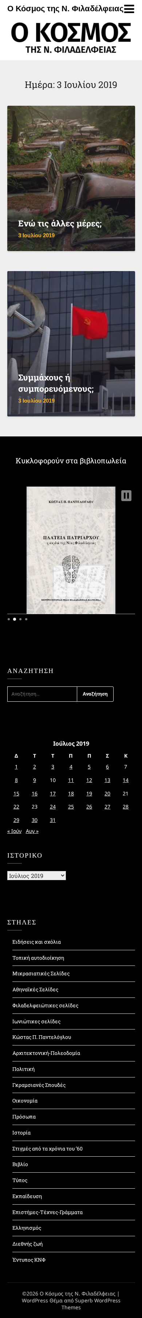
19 (89, 793)
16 (35, 793)
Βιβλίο (20, 1164)
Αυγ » (32, 830)
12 (89, 780)
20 (107, 793)
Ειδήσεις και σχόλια (36, 941)
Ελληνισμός (26, 1227)
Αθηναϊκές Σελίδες (35, 989)
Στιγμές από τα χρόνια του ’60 (47, 1148)
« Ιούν (14, 830)
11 (71, 780)
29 (16, 820)
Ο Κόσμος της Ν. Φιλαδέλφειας (65, 8)
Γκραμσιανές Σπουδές (39, 1084)
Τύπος (19, 1180)
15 (16, 793)
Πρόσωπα (24, 1116)
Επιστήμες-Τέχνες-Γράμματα (47, 1212)
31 (53, 820)
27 (107, 806)
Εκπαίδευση (27, 1196)
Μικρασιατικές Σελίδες (41, 973)
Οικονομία (25, 1100)
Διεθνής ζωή (27, 1243)
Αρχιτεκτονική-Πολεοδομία (46, 1052)
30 (35, 820)
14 (126, 780)
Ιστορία (21, 1132)
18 (71, 793)
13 (107, 780)
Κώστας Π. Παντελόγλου (41, 1036)
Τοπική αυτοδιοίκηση (38, 957)
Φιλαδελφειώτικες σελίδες (45, 1005)
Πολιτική (23, 1068)
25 (71, 806)
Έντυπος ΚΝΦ (29, 1259)
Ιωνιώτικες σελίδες (36, 1021)
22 (16, 806)
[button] (126, 495)
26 (89, 806)
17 (53, 793)
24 (53, 806)
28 (126, 806)
